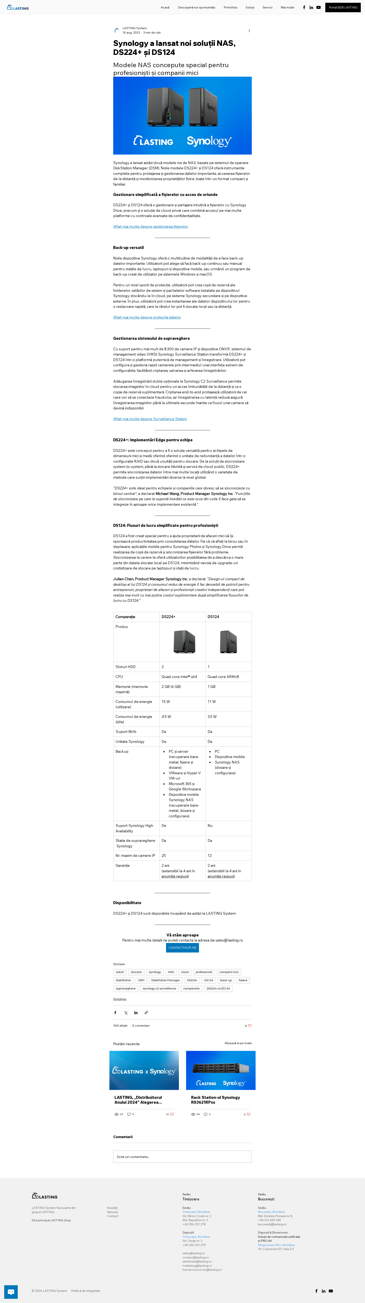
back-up (226, 980)
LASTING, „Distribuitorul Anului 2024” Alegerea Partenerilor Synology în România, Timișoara (138, 1100)
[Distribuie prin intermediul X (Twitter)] (126, 1013)
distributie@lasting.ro (197, 1261)
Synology (120, 999)
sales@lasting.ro (193, 1253)
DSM (141, 980)
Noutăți (112, 1208)
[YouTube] (330, 1290)
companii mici (228, 972)
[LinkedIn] (311, 7)
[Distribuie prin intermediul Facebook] (115, 1013)
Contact (112, 1216)
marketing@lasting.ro (197, 1266)
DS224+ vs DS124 (218, 988)
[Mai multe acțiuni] (249, 30)
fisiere (243, 980)
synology (155, 972)
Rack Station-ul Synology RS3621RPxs (215, 1100)
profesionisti (204, 972)
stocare (136, 972)
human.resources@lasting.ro (202, 1270)
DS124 (208, 980)
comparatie (191, 988)
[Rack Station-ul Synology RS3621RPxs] (221, 1070)
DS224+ (192, 980)
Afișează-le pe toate (238, 1043)
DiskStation (123, 980)
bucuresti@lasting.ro (272, 1224)
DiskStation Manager (165, 980)
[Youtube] (318, 7)
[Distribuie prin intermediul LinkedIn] (136, 1013)
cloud (185, 972)
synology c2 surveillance (159, 988)
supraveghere (126, 988)
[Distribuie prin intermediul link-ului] (146, 1013)
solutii (120, 972)
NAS (171, 972)
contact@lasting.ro (195, 1257)
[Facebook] (304, 7)
